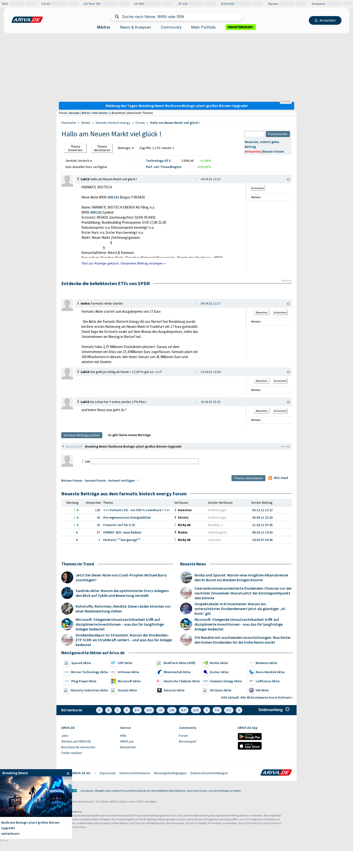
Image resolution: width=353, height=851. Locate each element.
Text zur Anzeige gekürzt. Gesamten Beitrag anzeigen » (123, 263)
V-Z (228, 710)
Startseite (68, 122)
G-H (149, 710)
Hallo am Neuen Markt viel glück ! (175, 122)
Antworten (253, 151)
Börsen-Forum (273, 151)
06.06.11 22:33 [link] (262, 517)
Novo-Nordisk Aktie (270, 672)
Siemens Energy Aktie (226, 681)
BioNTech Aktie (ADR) (179, 663)
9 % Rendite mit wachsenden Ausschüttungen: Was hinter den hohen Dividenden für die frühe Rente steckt (243, 640)
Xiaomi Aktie (127, 690)
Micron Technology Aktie (89, 672)
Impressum (108, 773)
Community (171, 27)
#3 (288, 372)
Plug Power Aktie (83, 681)
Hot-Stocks (100, 113)
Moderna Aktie (266, 663)
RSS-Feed (281, 478)
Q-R (196, 710)
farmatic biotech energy (113, 122)
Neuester (251, 142)
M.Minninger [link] (217, 510)
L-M (172, 710)
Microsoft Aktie (129, 681)
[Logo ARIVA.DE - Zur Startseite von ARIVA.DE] (276, 773)
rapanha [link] (214, 540)
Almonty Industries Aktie (89, 690)
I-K (160, 710)
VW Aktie (262, 690)
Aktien (85, 122)
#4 (288, 402)
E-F (137, 710)
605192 (113, 197)
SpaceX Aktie (81, 663)
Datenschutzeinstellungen (209, 773)
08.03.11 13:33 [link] (262, 532)
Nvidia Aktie (219, 663)
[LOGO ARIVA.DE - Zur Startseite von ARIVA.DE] (27, 20)
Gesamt (74, 113)
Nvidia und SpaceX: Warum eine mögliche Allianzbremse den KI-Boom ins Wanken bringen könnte (241, 577)
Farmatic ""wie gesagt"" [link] (121, 540)
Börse (86, 113)
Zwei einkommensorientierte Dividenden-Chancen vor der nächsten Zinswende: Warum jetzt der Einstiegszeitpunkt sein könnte (243, 593)
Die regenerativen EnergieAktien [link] (127, 517)
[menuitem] (88, 736)
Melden (256, 197)
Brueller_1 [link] (215, 525)
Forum (140, 122)
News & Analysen (135, 27)
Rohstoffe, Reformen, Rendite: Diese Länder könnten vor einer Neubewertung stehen (123, 608)
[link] (67, 185)
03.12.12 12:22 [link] (262, 510)
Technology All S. (159, 160)
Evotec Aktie (219, 672)
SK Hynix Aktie (220, 690)
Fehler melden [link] (71, 753)
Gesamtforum (95, 480)
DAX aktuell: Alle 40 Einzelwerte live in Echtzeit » (257, 697)
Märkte (103, 27)
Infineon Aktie (128, 672)
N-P (183, 710)
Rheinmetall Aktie (177, 672)
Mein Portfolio (203, 27)
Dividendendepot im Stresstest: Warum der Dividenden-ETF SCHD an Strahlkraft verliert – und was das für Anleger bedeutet (124, 640)
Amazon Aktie (174, 690)
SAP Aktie (125, 663)
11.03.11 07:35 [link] (262, 525)
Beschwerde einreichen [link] (78, 747)
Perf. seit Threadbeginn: (164, 167)
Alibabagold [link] (217, 532)
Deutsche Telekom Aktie (182, 681)
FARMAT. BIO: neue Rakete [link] (122, 532)
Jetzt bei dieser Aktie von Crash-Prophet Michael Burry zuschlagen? (121, 577)
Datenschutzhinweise (135, 773)
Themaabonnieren (102, 148)
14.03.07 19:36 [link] (262, 540)
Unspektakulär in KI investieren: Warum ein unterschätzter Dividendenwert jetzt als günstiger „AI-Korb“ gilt (240, 608)
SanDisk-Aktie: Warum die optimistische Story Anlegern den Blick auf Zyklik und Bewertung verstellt (122, 593)
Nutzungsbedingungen (170, 773)
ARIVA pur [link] (127, 741)
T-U (217, 710)
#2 (288, 303)
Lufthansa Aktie (268, 681)
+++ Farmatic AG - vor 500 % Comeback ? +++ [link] (136, 510)
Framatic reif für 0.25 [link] (119, 525)
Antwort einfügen (121, 480)
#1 (288, 179)
